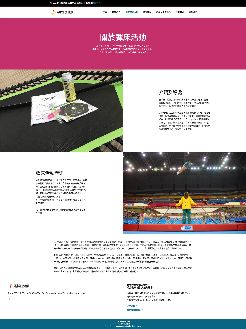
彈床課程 (147, 12)
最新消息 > (97, 3)
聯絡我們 (193, 12)
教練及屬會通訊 (163, 12)
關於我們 (116, 12)
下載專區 (180, 12)
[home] (62, 12)
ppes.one (137, 326)
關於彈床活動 (132, 12)
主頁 (105, 12)
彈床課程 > (132, 305)
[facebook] (9, 299)
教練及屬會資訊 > (135, 309)
